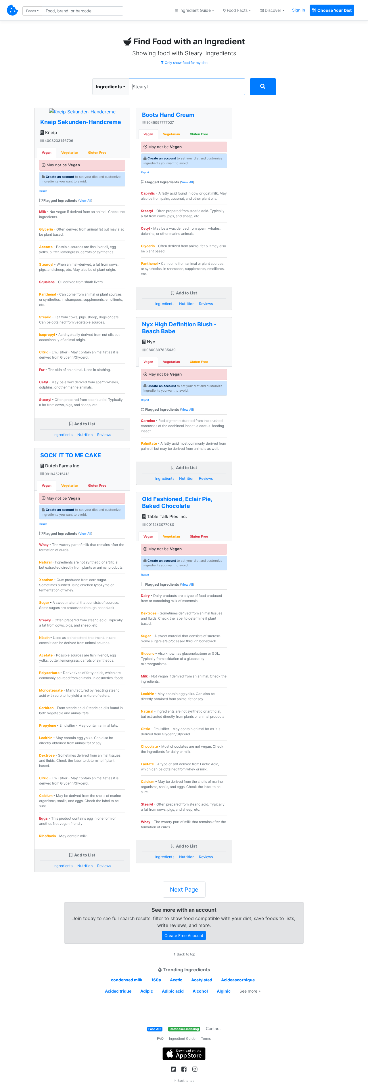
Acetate (46, 247)
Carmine (148, 420)
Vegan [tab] (46, 153)
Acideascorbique (238, 979)
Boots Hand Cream (168, 114)
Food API (154, 1029)
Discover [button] (272, 10)
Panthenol (47, 294)
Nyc (150, 341)
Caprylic (148, 193)
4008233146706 (58, 140)
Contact (213, 1028)
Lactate (147, 764)
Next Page (184, 889)
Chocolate (149, 746)
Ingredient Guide (182, 1038)
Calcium (46, 795)
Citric (43, 352)
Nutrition (85, 435)
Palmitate (149, 443)
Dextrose (47, 755)
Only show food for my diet (186, 62)
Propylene (47, 725)
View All (85, 201)
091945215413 (57, 474)
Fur (42, 370)
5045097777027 (159, 122)
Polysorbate (49, 673)
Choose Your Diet (334, 10)
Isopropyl (47, 334)
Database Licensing (184, 1029)
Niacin (44, 637)
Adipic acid (173, 991)
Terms (206, 1038)
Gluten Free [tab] (97, 153)
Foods (31, 11)
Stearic (45, 317)
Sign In (298, 9)
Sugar (44, 602)
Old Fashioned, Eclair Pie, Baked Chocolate (177, 502)
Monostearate (51, 690)
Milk (42, 212)
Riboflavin (47, 836)
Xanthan (46, 580)
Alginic (224, 991)
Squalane (47, 282)
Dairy (145, 595)
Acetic (176, 979)
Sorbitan (46, 708)
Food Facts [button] (237, 10)
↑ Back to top (184, 954)
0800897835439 (160, 350)
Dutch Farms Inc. (62, 466)
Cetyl (43, 382)
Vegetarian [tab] (69, 153)
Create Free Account (183, 935)
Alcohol (200, 991)
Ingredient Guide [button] (194, 10)
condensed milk (126, 979)
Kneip (50, 132)
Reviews (104, 435)
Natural (45, 562)
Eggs (43, 818)
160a (156, 979)
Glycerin (46, 229)
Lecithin (45, 738)
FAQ (160, 1038)
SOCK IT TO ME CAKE (70, 455)
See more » (250, 991)
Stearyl (45, 399)
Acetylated (201, 979)
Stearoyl (46, 264)
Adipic (146, 991)
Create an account (60, 177)
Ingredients (109, 87)
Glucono (147, 653)
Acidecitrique (118, 991)
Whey (44, 544)
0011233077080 (159, 524)
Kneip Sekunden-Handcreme (80, 122)
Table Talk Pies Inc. (166, 516)
